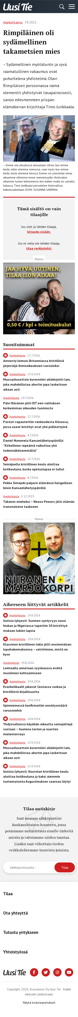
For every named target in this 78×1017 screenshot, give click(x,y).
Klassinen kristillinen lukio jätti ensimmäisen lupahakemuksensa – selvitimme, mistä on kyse (37, 649)
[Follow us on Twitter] (46, 972)
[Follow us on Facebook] (34, 972)
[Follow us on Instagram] (57, 972)
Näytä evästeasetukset (39, 1002)
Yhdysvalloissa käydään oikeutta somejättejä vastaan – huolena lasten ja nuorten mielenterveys (37, 729)
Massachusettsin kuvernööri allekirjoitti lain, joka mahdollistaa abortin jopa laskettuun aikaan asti (37, 384)
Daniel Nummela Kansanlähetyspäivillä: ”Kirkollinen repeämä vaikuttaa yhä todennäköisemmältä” (33, 445)
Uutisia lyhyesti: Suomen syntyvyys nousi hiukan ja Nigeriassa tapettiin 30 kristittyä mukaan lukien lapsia (35, 626)
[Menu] (72, 6)
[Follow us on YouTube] (69, 972)
